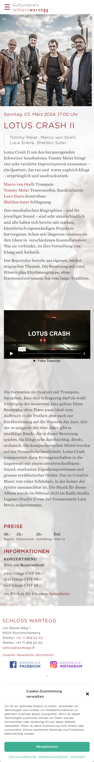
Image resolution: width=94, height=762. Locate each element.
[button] (87, 694)
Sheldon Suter (16, 202)
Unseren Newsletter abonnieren (28, 655)
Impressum (77, 756)
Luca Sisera (14, 196)
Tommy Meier (16, 190)
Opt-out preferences (22, 756)
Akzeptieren (47, 747)
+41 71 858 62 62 (29, 638)
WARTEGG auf (30, 664)
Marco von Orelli (19, 184)
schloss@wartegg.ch (18, 647)
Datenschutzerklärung (53, 756)
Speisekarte (59, 593)
